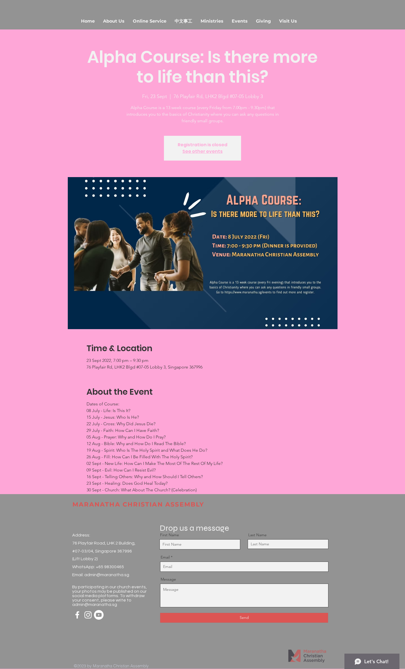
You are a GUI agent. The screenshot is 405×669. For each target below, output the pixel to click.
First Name (169, 535)
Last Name (257, 535)
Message (168, 579)
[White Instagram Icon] (88, 615)
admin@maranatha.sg (106, 575)
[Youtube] (99, 615)
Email (165, 557)
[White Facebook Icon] (77, 615)
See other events (202, 151)
